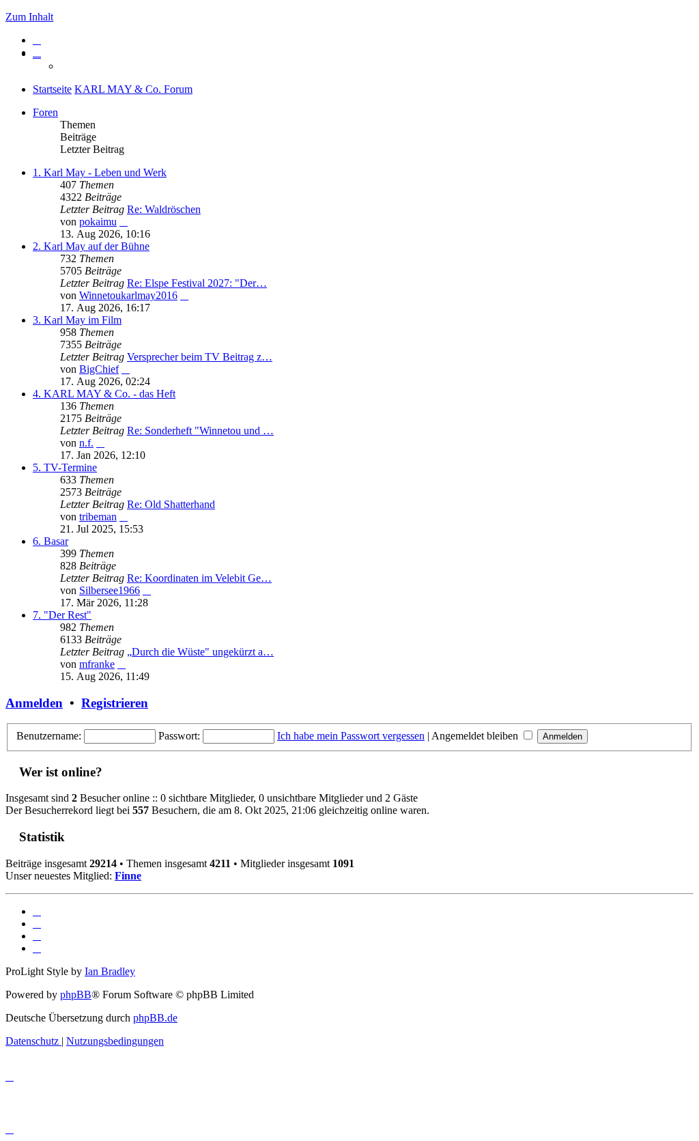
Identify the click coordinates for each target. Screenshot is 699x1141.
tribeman (98, 516)
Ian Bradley (110, 971)
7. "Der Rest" (62, 615)
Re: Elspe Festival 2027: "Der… (197, 283)
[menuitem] (37, 40)
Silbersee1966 (109, 590)
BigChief (99, 369)
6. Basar (50, 541)
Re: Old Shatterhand (171, 504)
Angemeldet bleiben (476, 736)
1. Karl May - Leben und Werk (100, 172)
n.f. (86, 443)
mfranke (97, 664)
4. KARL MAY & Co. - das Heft (104, 393)
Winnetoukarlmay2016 (128, 295)
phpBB (75, 994)
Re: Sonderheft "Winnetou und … (200, 430)
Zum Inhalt (29, 17)
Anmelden (34, 703)
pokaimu (98, 221)
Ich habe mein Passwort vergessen (351, 736)
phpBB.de (155, 1018)
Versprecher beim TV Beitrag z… (199, 357)
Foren (45, 112)
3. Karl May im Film (77, 320)
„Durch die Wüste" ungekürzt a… (200, 652)
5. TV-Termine (65, 467)
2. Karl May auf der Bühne (91, 246)
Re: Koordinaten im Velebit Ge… (199, 578)
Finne (128, 876)
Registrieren (114, 703)
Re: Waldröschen (164, 209)
